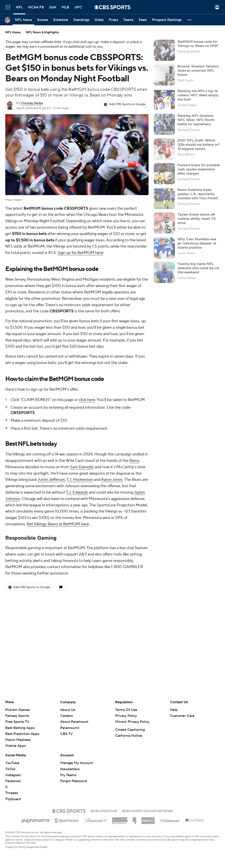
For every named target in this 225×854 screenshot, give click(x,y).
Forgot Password (73, 781)
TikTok (10, 769)
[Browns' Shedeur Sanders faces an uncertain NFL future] (164, 75)
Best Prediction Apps (22, 734)
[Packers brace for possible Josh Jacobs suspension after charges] (164, 173)
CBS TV (66, 734)
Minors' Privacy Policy (132, 722)
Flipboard (13, 799)
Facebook (13, 781)
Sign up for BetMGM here (80, 252)
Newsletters (70, 769)
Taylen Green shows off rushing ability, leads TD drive (197, 218)
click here (87, 399)
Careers (66, 716)
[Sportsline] (66, 820)
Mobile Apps (15, 746)
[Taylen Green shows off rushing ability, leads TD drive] (164, 223)
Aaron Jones (112, 479)
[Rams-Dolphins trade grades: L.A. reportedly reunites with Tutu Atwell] (164, 198)
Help (174, 710)
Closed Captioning (130, 729)
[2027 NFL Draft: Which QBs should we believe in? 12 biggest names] (164, 149)
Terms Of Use (126, 710)
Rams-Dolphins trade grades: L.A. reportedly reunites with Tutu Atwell (198, 194)
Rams (134, 460)
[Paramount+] (95, 819)
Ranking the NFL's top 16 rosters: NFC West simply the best (198, 95)
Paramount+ (70, 728)
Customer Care (182, 716)
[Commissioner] (124, 819)
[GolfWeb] (194, 820)
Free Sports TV (17, 722)
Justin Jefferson (51, 479)
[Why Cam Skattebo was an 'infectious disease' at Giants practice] (164, 247)
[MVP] (148, 819)
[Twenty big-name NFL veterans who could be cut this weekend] (164, 272)
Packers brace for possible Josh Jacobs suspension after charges (199, 169)
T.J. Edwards (77, 492)
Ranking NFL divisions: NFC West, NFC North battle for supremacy (196, 120)
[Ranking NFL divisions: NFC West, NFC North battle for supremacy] (164, 124)
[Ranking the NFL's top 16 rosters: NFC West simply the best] (164, 99)
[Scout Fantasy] (170, 820)
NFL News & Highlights (42, 32)
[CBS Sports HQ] (104, 810)
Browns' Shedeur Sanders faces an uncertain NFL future (198, 70)
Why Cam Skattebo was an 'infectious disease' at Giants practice (197, 243)
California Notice (128, 735)
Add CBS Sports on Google (127, 104)
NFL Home (13, 32)
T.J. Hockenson (80, 479)
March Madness (18, 740)
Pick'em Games (17, 710)
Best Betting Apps (19, 728)
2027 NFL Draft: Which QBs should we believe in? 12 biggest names (199, 144)
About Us (67, 710)
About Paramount (74, 722)
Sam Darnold (81, 467)
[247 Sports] (35, 820)
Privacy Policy (126, 716)
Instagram (13, 775)
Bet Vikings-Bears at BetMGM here (58, 524)
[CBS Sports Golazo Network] (147, 810)
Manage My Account (76, 763)
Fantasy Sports (17, 716)
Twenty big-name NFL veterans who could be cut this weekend (198, 268)
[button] (8, 7)
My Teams (68, 775)
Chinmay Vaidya (32, 103)
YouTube (12, 763)
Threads (11, 793)
